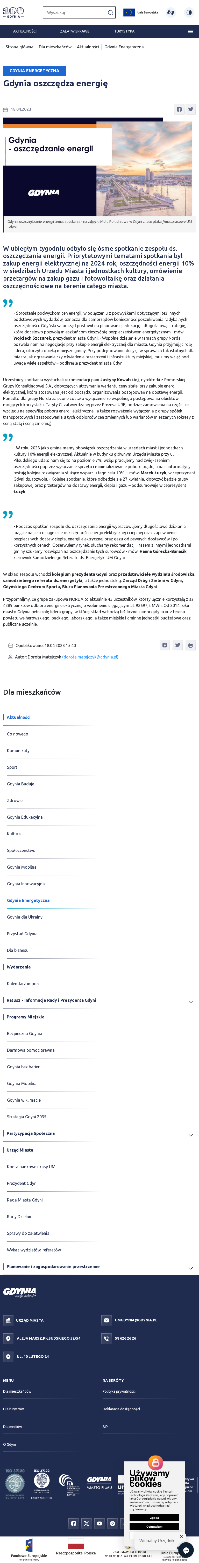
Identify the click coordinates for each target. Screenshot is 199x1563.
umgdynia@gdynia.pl (135, 1320)
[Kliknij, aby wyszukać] (110, 12)
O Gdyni (9, 1444)
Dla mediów (12, 1427)
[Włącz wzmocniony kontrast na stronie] (189, 12)
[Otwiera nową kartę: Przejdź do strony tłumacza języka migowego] (171, 12)
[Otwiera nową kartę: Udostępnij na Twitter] (191, 108)
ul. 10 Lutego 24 (32, 1356)
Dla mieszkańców (55, 46)
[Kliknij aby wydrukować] (191, 645)
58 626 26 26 (125, 1338)
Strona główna (19, 46)
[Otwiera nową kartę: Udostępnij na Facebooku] (179, 108)
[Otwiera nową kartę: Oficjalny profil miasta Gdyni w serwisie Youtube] (99, 1523)
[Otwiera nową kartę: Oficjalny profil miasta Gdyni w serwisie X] (86, 1523)
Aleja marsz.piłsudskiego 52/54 (48, 1338)
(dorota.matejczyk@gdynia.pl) (90, 657)
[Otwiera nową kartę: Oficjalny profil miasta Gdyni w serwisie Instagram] (112, 1523)
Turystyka (124, 31)
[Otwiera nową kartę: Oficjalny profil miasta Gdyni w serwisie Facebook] (73, 1523)
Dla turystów (13, 1409)
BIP (105, 1427)
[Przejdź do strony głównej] (13, 12)
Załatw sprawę (74, 31)
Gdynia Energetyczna (124, 46)
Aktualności (25, 31)
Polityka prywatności (119, 1391)
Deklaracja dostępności (121, 1409)
